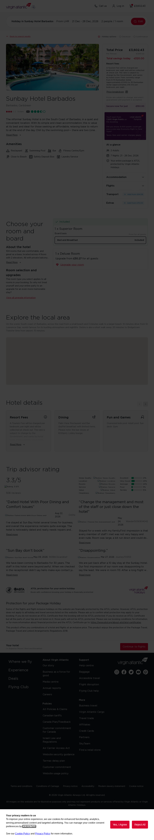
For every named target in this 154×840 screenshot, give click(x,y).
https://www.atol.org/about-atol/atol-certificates (116, 623)
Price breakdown (115, 92)
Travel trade (86, 718)
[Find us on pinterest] (145, 672)
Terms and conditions (21, 786)
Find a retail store (90, 750)
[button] (77, 357)
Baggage (84, 672)
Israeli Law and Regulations (52, 740)
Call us (103, 6)
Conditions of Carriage (47, 786)
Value (81, 490)
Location (83, 481)
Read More (12, 135)
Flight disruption (89, 684)
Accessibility (88, 786)
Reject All (139, 824)
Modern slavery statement (111, 786)
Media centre (51, 682)
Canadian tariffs (52, 715)
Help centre (86, 665)
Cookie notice (136, 786)
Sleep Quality (85, 478)
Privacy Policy (42, 833)
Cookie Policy (22, 833)
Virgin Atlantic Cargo (91, 712)
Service (82, 487)
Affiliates (84, 724)
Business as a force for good (56, 674)
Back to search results (20, 36)
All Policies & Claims (55, 709)
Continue (134, 646)
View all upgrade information (21, 298)
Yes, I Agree (120, 824)
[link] (22, 662)
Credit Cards (86, 731)
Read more (12, 535)
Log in (120, 6)
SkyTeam (84, 743)
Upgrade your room (72, 265)
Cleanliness (84, 493)
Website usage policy (55, 773)
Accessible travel (89, 678)
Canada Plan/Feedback (57, 722)
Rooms (82, 484)
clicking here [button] (29, 826)
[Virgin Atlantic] (133, 661)
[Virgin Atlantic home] (20, 6)
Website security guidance (58, 754)
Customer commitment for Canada (57, 730)
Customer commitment (57, 767)
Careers (47, 694)
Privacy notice (70, 786)
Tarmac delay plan (54, 761)
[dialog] (77, 824)
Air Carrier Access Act (56, 748)
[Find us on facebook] (124, 672)
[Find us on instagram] (116, 672)
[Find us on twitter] (131, 672)
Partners (84, 737)
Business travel (88, 705)
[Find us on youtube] (138, 672)
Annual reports (52, 688)
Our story (48, 665)
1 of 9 (92, 86)
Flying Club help (89, 691)
